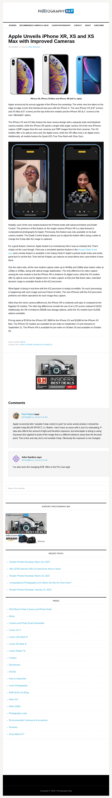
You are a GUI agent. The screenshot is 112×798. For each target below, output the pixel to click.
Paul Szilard (28, 414)
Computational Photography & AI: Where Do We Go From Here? (40, 583)
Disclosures (14, 665)
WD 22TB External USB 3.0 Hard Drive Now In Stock (35, 569)
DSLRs (12, 672)
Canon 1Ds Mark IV (18, 637)
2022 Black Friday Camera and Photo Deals (30, 609)
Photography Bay (56, 11)
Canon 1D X (15, 630)
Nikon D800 (14, 706)
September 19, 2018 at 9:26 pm (34, 417)
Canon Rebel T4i (17, 651)
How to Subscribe (17, 678)
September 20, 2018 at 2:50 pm (34, 460)
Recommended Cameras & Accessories (28, 720)
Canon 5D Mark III (17, 644)
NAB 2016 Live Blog (19, 692)
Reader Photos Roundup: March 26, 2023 (29, 562)
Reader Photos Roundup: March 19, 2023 (29, 576)
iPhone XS (47, 345)
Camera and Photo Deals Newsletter (26, 623)
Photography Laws (18, 713)
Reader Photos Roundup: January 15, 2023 (30, 590)
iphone (29, 345)
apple (22, 342)
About (12, 616)
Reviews (13, 727)
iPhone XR (37, 345)
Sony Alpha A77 (16, 734)
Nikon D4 (13, 699)
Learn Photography (18, 685)
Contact (12, 658)
